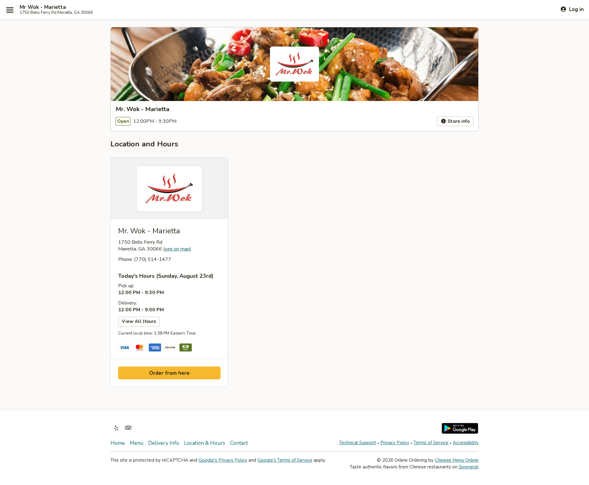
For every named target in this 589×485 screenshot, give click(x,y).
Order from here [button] (169, 373)
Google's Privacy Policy (222, 460)
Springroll (469, 467)
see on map (177, 249)
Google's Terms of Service (284, 460)
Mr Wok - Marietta (43, 7)
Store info (458, 121)
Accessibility (466, 443)
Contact (239, 443)
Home (117, 443)
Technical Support (357, 443)
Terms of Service (431, 443)
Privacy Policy (394, 443)
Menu (136, 443)
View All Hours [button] (139, 321)
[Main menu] (10, 10)
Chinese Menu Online (457, 460)
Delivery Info (163, 443)
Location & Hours (204, 443)
